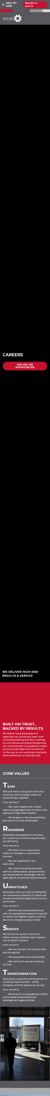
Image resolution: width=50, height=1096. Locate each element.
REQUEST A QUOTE (31, 4)
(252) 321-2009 (11, 4)
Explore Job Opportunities (24, 366)
